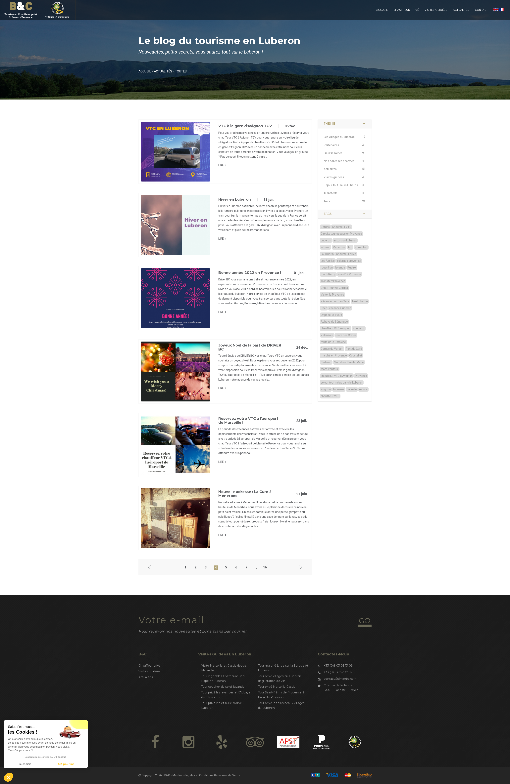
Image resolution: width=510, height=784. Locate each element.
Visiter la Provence (332, 294)
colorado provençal (349, 260)
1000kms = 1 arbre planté (57, 17)
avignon (326, 389)
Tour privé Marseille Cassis (276, 686)
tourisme (338, 389)
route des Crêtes (345, 335)
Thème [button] (329, 123)
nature (363, 389)
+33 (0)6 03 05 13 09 (338, 665)
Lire (221, 165)
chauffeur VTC (330, 396)
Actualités (461, 9)
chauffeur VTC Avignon (335, 328)
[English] (495, 14)
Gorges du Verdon (332, 348)
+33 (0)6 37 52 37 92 (338, 672)
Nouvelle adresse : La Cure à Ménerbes (245, 494)
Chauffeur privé (406, 9)
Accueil (382, 9)
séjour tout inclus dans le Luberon (342, 382)
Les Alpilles (328, 260)
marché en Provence (334, 355)
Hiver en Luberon (234, 199)
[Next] (301, 567)
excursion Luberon (345, 240)
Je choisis (25, 763)
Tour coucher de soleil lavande (222, 686)
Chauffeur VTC (341, 226)
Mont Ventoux (329, 369)
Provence (361, 375)
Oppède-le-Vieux (331, 314)
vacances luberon (340, 308)
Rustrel (351, 267)
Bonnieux (359, 328)
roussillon (327, 267)
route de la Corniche (333, 342)
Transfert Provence (333, 281)
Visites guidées (436, 9)
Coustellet (355, 355)
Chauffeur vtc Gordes (334, 287)
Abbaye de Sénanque (334, 321)
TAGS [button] (328, 214)
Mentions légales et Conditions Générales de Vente (206, 775)
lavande (340, 267)
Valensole (327, 335)
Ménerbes (339, 247)
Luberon (326, 240)
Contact (481, 9)
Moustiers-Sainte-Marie (349, 362)
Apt (350, 247)
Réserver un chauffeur (335, 301)
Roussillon (361, 247)
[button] (8, 777)
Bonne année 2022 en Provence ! (249, 272)
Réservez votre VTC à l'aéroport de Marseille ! (248, 420)
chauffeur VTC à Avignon (337, 375)
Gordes (325, 226)
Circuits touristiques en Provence (341, 233)
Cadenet (326, 362)
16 (265, 567)
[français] (501, 14)
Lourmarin (327, 254)
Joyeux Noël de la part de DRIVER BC (249, 347)
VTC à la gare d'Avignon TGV (245, 126)
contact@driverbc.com (340, 679)
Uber (324, 308)
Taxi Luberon (360, 301)
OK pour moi (66, 763)
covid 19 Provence (349, 274)
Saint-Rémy (328, 274)
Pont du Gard (354, 348)
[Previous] (149, 567)
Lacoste (352, 389)
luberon (325, 247)
